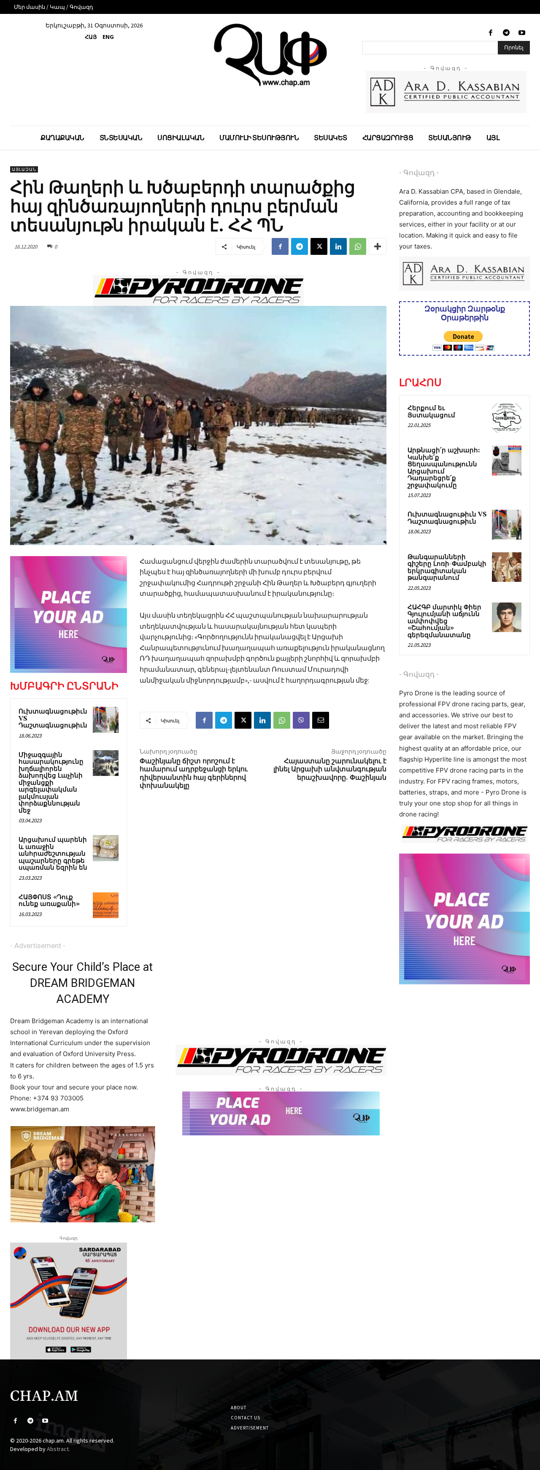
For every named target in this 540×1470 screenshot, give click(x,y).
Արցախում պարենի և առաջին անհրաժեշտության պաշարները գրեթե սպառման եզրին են (53, 854)
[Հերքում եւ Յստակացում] (506, 418)
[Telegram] (506, 33)
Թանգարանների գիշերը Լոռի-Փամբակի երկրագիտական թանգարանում (447, 567)
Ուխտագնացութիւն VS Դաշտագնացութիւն (447, 518)
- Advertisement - (37, 945)
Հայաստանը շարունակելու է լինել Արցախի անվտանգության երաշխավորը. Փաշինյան (329, 769)
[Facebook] (490, 33)
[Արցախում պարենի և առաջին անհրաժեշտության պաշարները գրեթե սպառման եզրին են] (106, 848)
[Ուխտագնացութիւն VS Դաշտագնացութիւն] (106, 720)
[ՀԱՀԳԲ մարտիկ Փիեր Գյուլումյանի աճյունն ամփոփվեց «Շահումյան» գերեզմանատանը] (506, 617)
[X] (318, 246)
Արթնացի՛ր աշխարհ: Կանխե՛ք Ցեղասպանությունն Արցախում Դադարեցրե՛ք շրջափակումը (444, 467)
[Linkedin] (338, 246)
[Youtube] (522, 33)
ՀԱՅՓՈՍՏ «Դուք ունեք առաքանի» (49, 900)
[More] (377, 246)
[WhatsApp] (357, 246)
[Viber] (301, 720)
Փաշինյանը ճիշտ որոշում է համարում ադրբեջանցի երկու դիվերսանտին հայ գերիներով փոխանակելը (194, 773)
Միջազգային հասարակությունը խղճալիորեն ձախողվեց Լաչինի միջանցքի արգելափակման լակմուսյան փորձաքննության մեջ (51, 783)
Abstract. (58, 1449)
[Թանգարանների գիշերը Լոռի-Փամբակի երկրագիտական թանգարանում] (506, 567)
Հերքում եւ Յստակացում (431, 411)
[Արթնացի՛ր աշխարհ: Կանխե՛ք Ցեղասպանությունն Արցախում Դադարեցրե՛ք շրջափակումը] (506, 460)
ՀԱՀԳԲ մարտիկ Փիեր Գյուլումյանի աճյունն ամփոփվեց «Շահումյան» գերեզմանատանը (444, 621)
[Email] (320, 720)
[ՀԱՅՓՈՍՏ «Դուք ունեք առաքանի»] (106, 905)
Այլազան (24, 169)
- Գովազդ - (419, 172)
